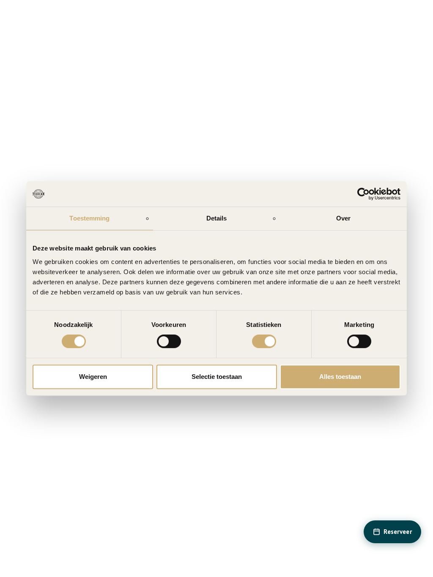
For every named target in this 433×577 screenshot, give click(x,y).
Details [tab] (216, 218)
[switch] (169, 341)
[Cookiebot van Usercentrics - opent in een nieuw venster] (363, 194)
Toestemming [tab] (89, 218)
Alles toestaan (340, 376)
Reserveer (398, 532)
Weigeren (93, 376)
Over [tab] (343, 218)
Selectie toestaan (217, 376)
